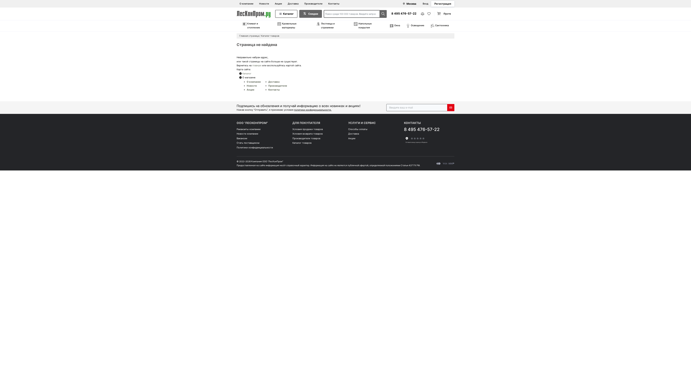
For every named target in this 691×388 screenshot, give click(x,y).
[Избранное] (429, 13)
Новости (264, 3)
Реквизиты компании (249, 129)
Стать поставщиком (248, 143)
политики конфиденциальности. (313, 109)
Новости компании (247, 133)
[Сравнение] (422, 13)
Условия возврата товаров (307, 133)
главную (256, 65)
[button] (444, 14)
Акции (278, 3)
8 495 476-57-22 (403, 13)
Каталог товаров (301, 143)
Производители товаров (306, 138)
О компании (246, 3)
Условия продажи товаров (307, 129)
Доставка (293, 3)
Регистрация (442, 3)
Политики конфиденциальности (255, 147)
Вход (425, 3)
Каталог (246, 73)
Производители (313, 3)
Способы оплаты (357, 129)
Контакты (333, 3)
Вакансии (242, 138)
